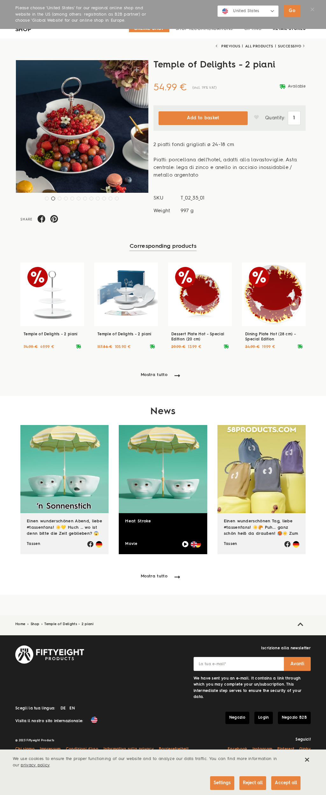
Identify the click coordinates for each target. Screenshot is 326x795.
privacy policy (35, 765)
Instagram (262, 749)
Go (292, 11)
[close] (307, 759)
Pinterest (285, 749)
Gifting (252, 29)
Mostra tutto (154, 375)
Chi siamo (25, 749)
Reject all (253, 783)
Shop (36, 624)
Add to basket (203, 118)
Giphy (305, 749)
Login (263, 718)
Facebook (237, 749)
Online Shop (149, 29)
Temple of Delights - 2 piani (69, 624)
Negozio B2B (294, 718)
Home (21, 624)
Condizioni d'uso (82, 749)
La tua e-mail (212, 664)
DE (63, 708)
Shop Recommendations (204, 29)
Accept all (286, 783)
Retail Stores (289, 29)
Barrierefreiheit (173, 749)
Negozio (237, 718)
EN (72, 708)
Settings (222, 783)
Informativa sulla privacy (128, 749)
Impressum (50, 749)
